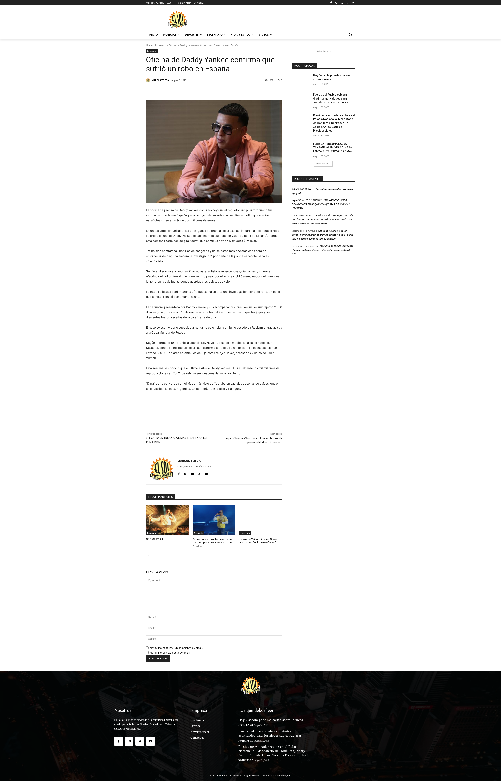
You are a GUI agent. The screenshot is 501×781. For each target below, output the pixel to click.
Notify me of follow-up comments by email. (176, 647)
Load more (322, 163)
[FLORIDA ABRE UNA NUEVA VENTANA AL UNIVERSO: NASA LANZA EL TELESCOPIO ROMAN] (301, 148)
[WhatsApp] (218, 90)
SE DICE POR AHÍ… (157, 539)
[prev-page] (148, 555)
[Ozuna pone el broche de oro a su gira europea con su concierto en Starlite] (214, 520)
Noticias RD (245, 740)
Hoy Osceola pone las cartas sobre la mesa (270, 720)
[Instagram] (336, 3)
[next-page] (154, 555)
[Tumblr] (209, 90)
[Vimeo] (347, 3)
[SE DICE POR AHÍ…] (167, 520)
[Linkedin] (200, 90)
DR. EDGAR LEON (301, 189)
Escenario (160, 45)
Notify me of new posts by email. (170, 652)
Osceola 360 (245, 725)
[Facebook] (331, 3)
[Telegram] (227, 90)
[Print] (254, 90)
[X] (342, 3)
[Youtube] (353, 3)
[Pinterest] (191, 90)
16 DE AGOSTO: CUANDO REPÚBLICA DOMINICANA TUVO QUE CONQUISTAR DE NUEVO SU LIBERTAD (321, 204)
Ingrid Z (296, 200)
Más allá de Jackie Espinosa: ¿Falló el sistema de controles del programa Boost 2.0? (322, 250)
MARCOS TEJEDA (160, 80)
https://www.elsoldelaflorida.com (194, 466)
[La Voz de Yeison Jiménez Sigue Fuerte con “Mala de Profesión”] (260, 520)
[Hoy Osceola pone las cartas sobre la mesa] (301, 80)
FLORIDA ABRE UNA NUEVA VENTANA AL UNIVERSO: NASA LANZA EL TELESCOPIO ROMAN (333, 147)
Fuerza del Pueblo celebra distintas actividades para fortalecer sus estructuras (330, 98)
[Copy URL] (245, 90)
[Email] (236, 90)
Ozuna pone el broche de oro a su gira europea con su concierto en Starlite (212, 543)
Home (149, 45)
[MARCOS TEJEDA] (148, 80)
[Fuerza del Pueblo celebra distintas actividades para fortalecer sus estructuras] (301, 99)
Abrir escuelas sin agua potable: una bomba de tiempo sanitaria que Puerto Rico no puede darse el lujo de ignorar (323, 219)
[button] (350, 34)
